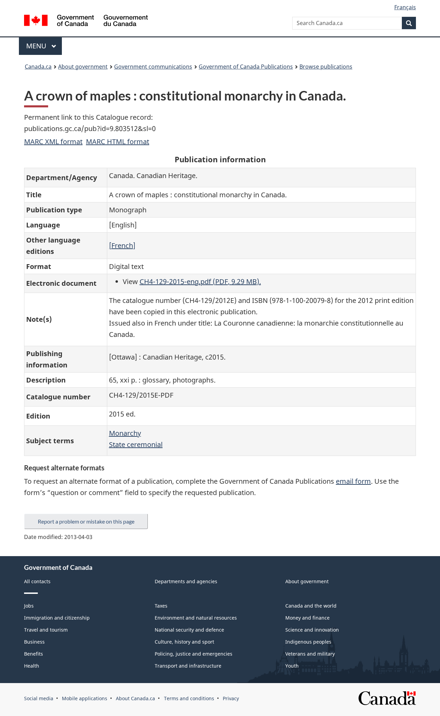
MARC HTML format (117, 141)
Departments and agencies (186, 581)
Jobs (29, 605)
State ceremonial (136, 444)
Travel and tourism (46, 629)
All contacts (37, 581)
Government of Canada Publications (246, 66)
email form (353, 481)
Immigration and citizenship (57, 617)
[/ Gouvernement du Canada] (86, 21)
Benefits (33, 653)
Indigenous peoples (308, 641)
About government (83, 66)
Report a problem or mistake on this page (86, 521)
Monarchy (125, 433)
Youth (292, 665)
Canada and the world (311, 605)
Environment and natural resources (196, 617)
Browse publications (325, 66)
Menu (37, 45)
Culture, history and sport (184, 641)
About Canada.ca (135, 698)
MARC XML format (53, 141)
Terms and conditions (189, 698)
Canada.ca (38, 66)
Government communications (153, 66)
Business (34, 641)
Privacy (231, 698)
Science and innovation (312, 629)
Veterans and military (310, 653)
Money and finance (307, 617)
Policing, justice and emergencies (193, 653)
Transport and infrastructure (188, 665)
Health (31, 665)
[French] (122, 245)
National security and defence (189, 629)
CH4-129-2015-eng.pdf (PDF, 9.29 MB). (200, 281)
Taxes (161, 605)
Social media (38, 698)
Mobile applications (84, 698)
